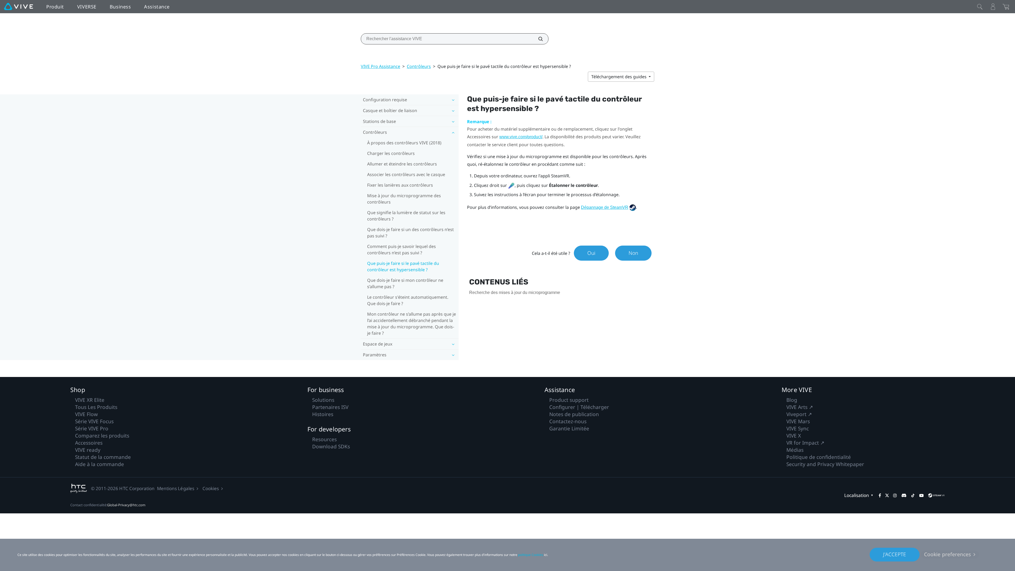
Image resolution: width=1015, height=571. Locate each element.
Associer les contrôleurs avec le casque (406, 174)
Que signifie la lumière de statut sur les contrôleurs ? (406, 216)
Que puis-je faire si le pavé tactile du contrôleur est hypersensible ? (403, 266)
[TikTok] (913, 495)
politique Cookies (530, 554)
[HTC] (78, 488)
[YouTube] (921, 495)
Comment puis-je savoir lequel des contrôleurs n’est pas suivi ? (401, 249)
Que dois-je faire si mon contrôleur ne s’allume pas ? (405, 283)
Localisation (856, 495)
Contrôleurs (419, 66)
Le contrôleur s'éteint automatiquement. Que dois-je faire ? (407, 300)
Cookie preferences (947, 554)
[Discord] (904, 495)
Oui (591, 253)
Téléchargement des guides (619, 77)
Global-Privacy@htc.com (126, 505)
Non (633, 253)
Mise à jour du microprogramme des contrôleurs (404, 199)
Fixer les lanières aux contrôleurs (400, 185)
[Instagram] (895, 495)
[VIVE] (18, 7)
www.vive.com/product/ (520, 137)
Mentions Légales (175, 488)
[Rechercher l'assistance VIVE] (537, 39)
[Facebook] (880, 495)
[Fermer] (979, 6)
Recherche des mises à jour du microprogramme (514, 292)
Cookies (210, 488)
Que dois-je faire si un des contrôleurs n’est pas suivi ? (410, 233)
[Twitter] (887, 495)
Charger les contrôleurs (391, 153)
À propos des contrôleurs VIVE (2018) (404, 143)
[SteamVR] (936, 495)
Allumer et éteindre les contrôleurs (402, 164)
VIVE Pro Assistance (380, 66)
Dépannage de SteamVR (604, 207)
